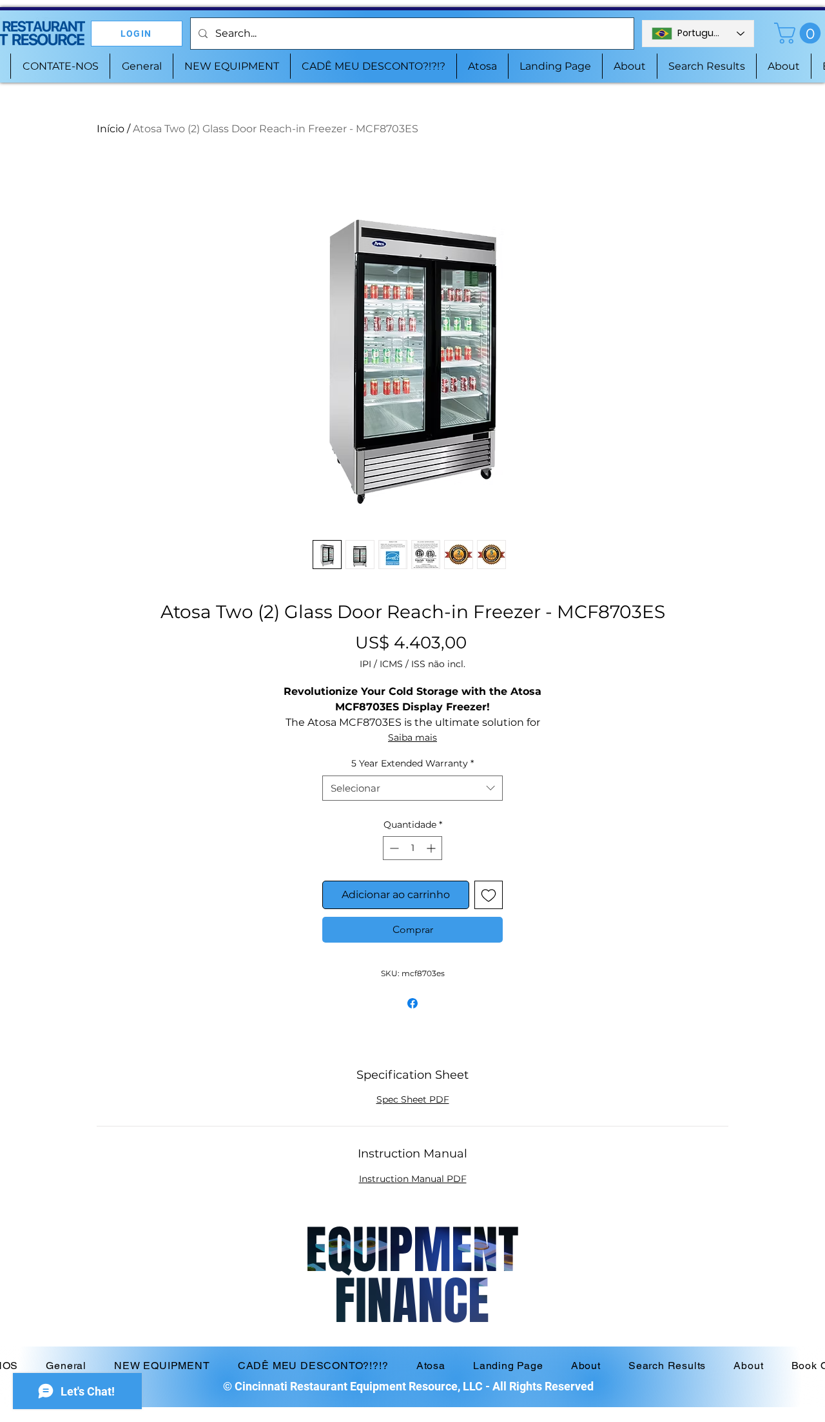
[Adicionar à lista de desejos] (488, 895)
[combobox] (412, 788)
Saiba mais (412, 737)
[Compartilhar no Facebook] (412, 1003)
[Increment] (432, 848)
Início (110, 129)
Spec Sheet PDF (412, 1099)
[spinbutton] (412, 848)
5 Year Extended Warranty (412, 763)
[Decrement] (393, 848)
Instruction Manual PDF (413, 1179)
